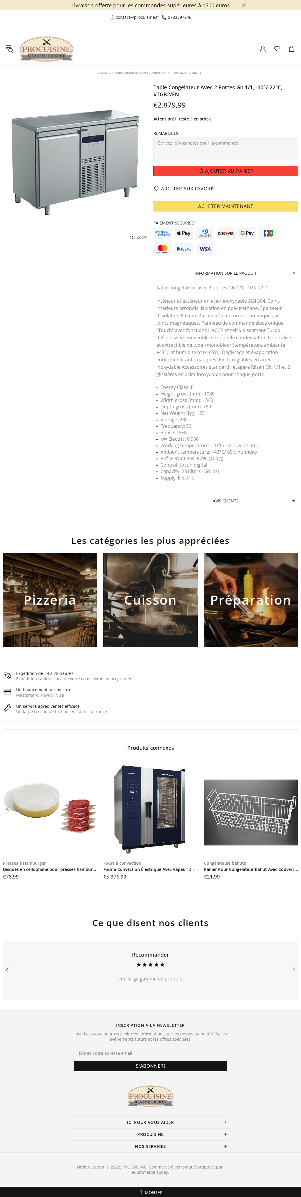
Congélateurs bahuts (225, 863)
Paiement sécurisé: (174, 223)
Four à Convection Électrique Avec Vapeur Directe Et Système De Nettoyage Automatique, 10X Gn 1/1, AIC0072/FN (150, 869)
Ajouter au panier (50, 609)
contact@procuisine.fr (137, 17)
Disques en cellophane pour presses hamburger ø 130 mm (50, 869)
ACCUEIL (104, 73)
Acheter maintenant (225, 206)
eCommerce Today (150, 1172)
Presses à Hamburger (24, 863)
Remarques (165, 133)
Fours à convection (122, 863)
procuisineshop (46, 49)
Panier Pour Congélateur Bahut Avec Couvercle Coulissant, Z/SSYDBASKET (251, 869)
